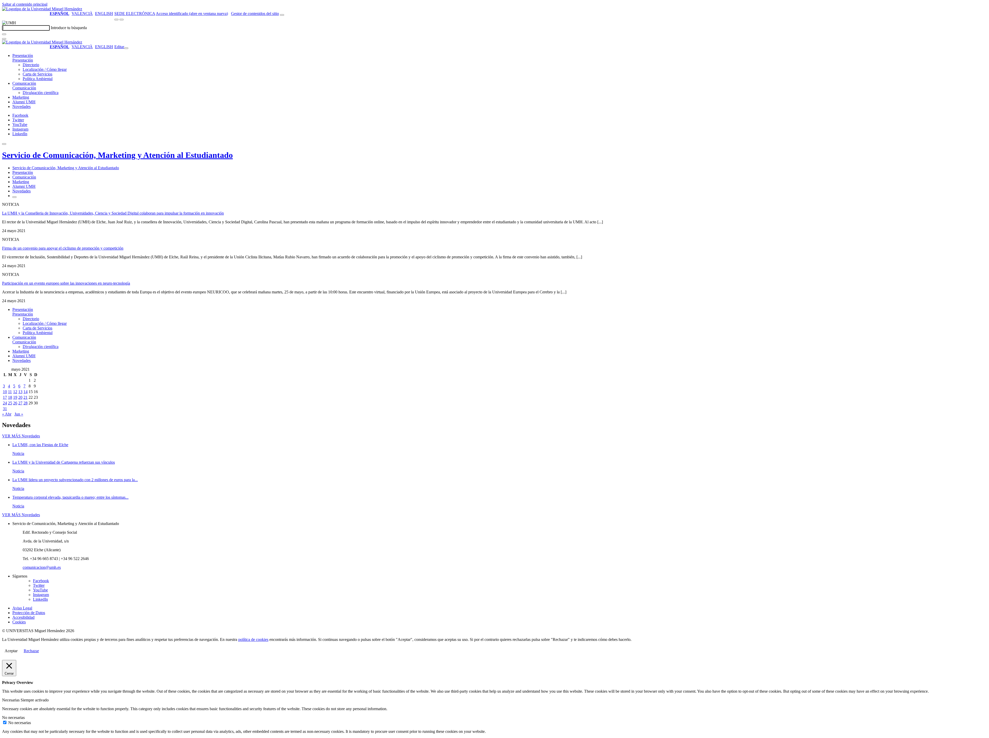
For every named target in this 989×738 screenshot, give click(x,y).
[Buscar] (4, 34)
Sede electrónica (134, 13)
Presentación (22, 55)
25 (10, 403)
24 (5, 403)
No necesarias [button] (13, 717)
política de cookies (253, 639)
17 (5, 397)
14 (25, 391)
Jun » (18, 414)
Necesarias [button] (11, 700)
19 (15, 397)
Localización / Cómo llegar (45, 69)
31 (5, 408)
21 (25, 397)
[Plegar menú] (126, 48)
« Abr (6, 414)
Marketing (20, 97)
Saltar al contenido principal (24, 4)
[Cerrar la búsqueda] (4, 39)
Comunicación (24, 83)
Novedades (21, 106)
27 (20, 403)
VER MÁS (21, 436)
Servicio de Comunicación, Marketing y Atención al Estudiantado (117, 155)
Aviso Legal (22, 608)
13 (20, 391)
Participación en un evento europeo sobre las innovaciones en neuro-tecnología (66, 283)
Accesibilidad (23, 617)
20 (20, 397)
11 (10, 391)
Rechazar (31, 651)
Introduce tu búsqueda (69, 28)
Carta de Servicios (37, 74)
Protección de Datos (28, 612)
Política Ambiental (38, 79)
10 (5, 391)
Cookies (19, 622)
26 (15, 403)
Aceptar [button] (11, 651)
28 (25, 403)
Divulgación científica (40, 92)
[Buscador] (282, 15)
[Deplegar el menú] (14, 197)
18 (10, 397)
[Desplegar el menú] (122, 19)
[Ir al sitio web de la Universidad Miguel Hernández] (42, 9)
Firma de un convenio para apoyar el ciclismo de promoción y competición (62, 248)
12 (15, 391)
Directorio (31, 65)
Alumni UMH (24, 102)
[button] (22, 60)
